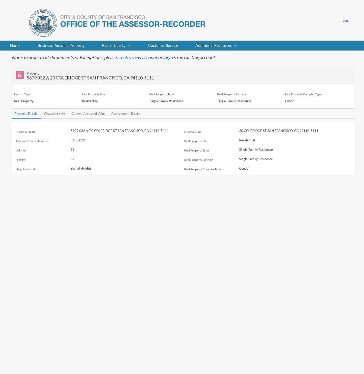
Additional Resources (213, 45)
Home (15, 45)
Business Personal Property (61, 45)
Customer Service (163, 45)
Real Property (114, 45)
